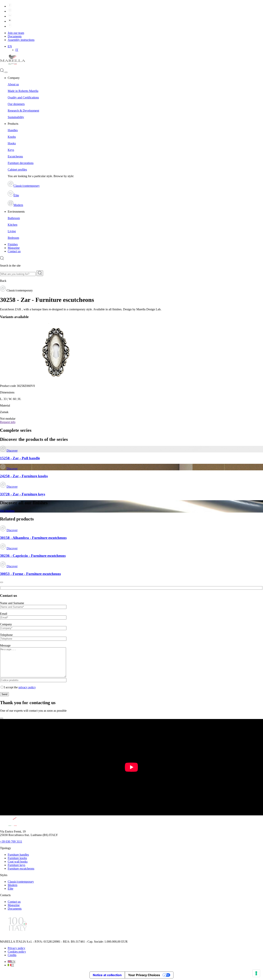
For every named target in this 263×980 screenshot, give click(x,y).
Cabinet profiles (17, 169)
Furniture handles (18, 854)
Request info (7, 422)
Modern (18, 205)
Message (5, 645)
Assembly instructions (21, 39)
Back (3, 280)
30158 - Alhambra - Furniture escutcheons (33, 538)
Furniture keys (16, 865)
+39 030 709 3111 (11, 841)
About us (13, 84)
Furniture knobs (17, 858)
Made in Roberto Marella (23, 91)
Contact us (14, 251)
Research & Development (23, 110)
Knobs (12, 136)
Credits (12, 955)
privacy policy (27, 687)
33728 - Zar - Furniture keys (22, 494)
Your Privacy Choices (144, 975)
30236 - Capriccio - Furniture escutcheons (33, 556)
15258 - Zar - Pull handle (20, 458)
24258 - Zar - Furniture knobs (24, 476)
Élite (16, 195)
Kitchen (12, 224)
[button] (10, 46)
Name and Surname (12, 603)
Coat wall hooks (18, 861)
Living (12, 231)
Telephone (6, 634)
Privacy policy (16, 948)
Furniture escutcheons (21, 868)
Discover (12, 450)
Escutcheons (15, 156)
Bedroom (13, 237)
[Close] (1, 582)
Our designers (16, 104)
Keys (11, 150)
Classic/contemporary (26, 185)
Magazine (14, 247)
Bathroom (14, 218)
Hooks (12, 143)
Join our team (16, 33)
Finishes (13, 244)
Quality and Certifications (23, 97)
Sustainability (16, 117)
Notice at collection (107, 975)
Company (6, 624)
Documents (15, 36)
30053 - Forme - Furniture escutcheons (30, 574)
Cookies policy (17, 951)
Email (3, 613)
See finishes (7, 510)
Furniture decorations (21, 163)
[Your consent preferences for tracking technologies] (256, 973)
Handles (13, 130)
